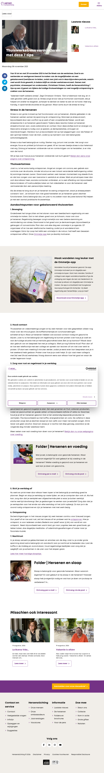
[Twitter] (5, 82)
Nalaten (81, 724)
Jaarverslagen (37, 719)
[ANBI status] (46, 762)
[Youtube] (60, 745)
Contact (11, 712)
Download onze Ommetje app (70, 298)
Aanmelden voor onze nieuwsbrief (69, 686)
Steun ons (82, 708)
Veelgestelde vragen (16, 716)
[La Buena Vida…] (30, 630)
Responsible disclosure (80, 754)
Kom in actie (83, 716)
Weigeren (22, 403)
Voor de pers (60, 723)
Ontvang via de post (74, 474)
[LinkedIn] (5, 88)
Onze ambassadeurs (38, 713)
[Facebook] (5, 76)
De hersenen (60, 712)
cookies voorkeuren (60, 754)
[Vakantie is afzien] (74, 630)
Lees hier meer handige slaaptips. (26, 554)
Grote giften (83, 720)
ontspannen (76, 519)
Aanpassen (51, 403)
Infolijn (10, 720)
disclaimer (37, 754)
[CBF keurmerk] (55, 762)
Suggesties (12, 731)
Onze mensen (37, 708)
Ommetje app (40, 234)
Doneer (84, 4)
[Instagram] (54, 745)
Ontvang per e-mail (47, 474)
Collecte (81, 712)
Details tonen (87, 397)
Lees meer (19, 663)
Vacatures (35, 723)
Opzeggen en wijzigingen (13, 725)
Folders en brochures (59, 717)
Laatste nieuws (61, 708)
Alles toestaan (82, 403)
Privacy (47, 754)
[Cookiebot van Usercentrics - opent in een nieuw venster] (87, 368)
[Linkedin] (49, 745)
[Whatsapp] (4, 94)
